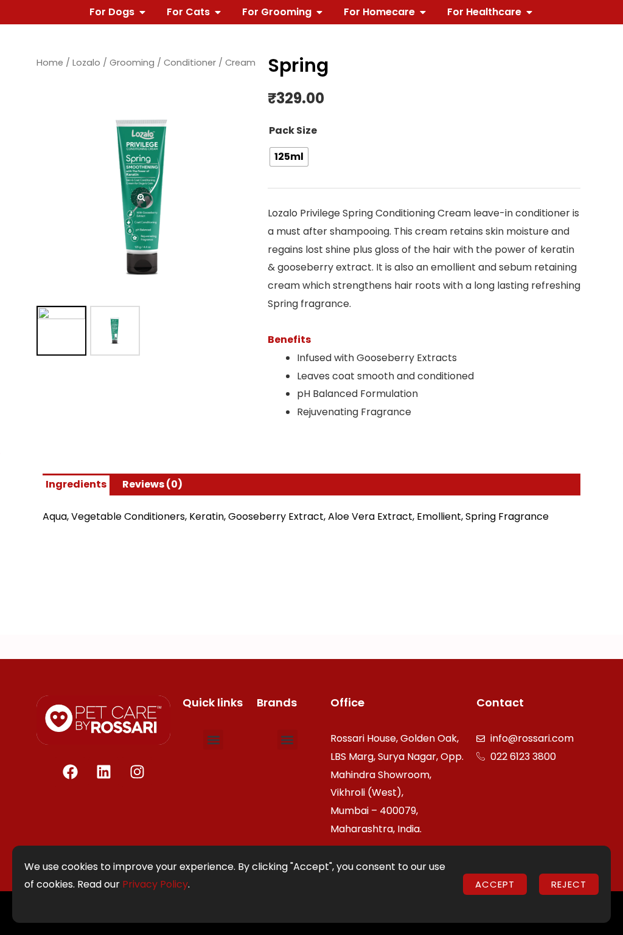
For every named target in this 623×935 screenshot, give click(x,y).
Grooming (132, 63)
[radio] (289, 157)
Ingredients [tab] (76, 484)
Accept (495, 884)
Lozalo (86, 63)
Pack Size (293, 130)
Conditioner (190, 63)
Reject (568, 884)
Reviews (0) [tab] (152, 484)
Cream (240, 63)
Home (50, 63)
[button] (213, 740)
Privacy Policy (155, 884)
